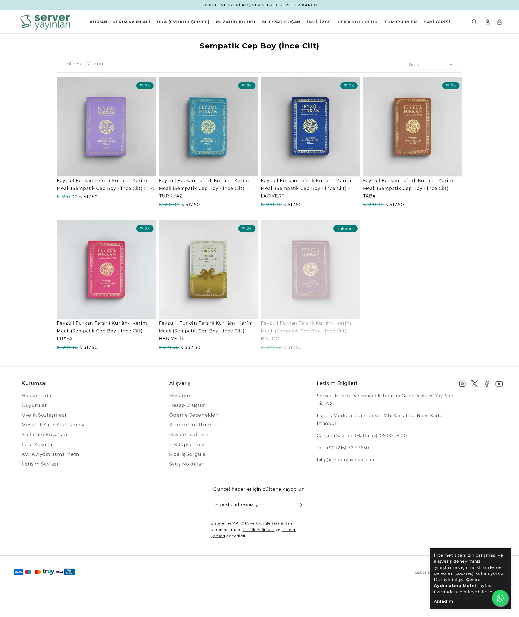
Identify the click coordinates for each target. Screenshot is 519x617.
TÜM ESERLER (400, 21)
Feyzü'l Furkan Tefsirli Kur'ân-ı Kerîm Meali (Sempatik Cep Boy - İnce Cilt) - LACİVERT (306, 188)
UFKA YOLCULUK (357, 21)
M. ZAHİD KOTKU (236, 21)
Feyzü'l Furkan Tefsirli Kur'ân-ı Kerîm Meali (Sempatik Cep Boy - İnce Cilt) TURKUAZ (204, 188)
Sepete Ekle (106, 170)
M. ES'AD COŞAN (281, 21)
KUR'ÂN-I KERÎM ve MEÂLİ (120, 21)
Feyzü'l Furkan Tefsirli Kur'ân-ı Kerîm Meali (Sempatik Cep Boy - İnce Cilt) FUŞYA (102, 331)
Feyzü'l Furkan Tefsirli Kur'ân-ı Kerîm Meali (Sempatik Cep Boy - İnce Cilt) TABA (408, 188)
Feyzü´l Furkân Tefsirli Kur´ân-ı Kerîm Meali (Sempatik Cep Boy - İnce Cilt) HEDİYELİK (206, 331)
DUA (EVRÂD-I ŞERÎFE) (183, 21)
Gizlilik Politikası (258, 529)
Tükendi (310, 313)
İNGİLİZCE (319, 21)
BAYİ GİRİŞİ (437, 21)
